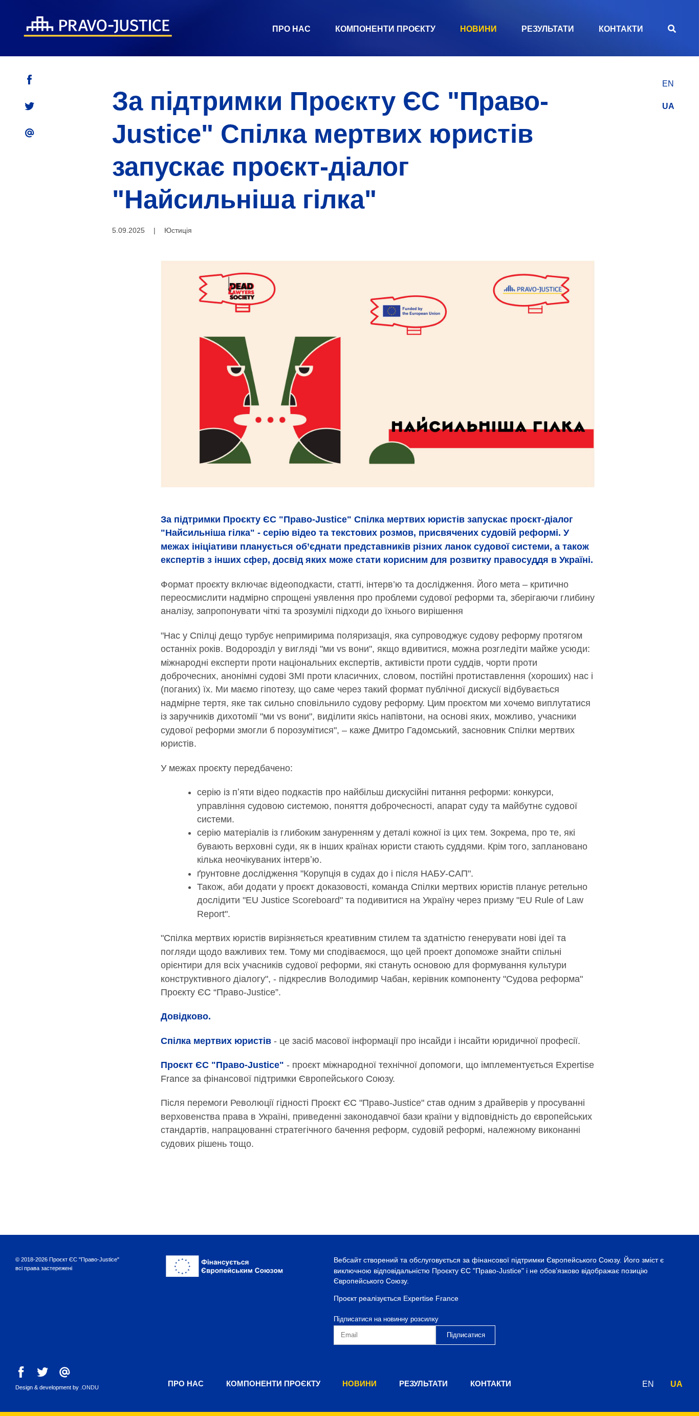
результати (547, 29)
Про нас (291, 29)
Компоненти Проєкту (385, 29)
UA (668, 106)
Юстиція (178, 230)
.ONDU (89, 1387)
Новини (478, 29)
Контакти (621, 29)
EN (668, 83)
